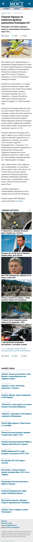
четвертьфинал (25, 351)
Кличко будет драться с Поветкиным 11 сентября (16, 424)
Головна (6, 9)
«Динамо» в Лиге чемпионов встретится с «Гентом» (12, 386)
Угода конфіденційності (9, 525)
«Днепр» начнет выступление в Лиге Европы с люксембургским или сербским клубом (16, 376)
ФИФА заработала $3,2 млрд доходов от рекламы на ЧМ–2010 (15, 452)
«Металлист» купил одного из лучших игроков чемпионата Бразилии (16, 405)
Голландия (10, 349)
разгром (16, 351)
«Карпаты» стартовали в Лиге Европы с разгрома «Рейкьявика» (16, 414)
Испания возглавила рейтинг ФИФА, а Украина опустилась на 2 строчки (16, 443)
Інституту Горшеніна (12, 527)
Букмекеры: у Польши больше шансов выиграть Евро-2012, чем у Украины (15, 472)
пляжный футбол (20, 349)
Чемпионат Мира (7, 351)
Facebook (19, 201)
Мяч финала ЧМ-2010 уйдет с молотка (13, 461)
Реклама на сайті (6, 523)
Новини (17, 9)
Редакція (4, 521)
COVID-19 (27, 9)
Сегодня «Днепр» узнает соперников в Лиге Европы (16, 396)
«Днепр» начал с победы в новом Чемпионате (14, 510)
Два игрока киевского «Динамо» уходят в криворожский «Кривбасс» (15, 501)
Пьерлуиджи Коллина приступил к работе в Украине (15, 482)
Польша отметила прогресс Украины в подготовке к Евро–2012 (15, 433)
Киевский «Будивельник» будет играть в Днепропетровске (13, 492)
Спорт (9, 13)
